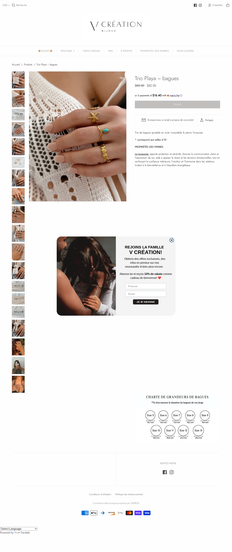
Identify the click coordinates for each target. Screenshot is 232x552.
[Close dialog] (171, 240)
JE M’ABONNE (146, 302)
